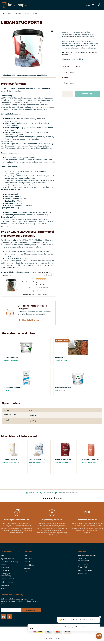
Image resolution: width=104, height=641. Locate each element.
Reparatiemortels (7, 579)
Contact (27, 562)
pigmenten (5, 567)
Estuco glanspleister (63, 387)
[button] (52, 31)
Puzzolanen (5, 570)
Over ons (27, 572)
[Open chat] (99, 636)
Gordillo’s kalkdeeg (11, 357)
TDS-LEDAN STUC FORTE (41, 272)
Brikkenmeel (60, 357)
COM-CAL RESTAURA (63, 459)
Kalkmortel (18, 13)
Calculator (28, 559)
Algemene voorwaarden (87, 555)
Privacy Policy (83, 567)
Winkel (10, 13)
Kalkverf (4, 589)
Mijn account (83, 564)
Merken (27, 568)
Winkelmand (82, 574)
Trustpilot (58, 498)
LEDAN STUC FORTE (71, 66)
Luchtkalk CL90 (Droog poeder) (9, 563)
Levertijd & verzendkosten (83, 560)
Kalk (2, 555)
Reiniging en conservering (6, 575)
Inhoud (65, 77)
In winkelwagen (87, 94)
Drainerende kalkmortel (13, 387)
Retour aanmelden (85, 570)
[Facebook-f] (9, 616)
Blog (25, 555)
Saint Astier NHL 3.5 (36, 459)
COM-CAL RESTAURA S (90, 459)
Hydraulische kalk (7, 559)
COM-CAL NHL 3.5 (10, 459)
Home (3, 13)
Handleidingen (29, 565)
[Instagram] (3, 616)
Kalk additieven (7, 582)
